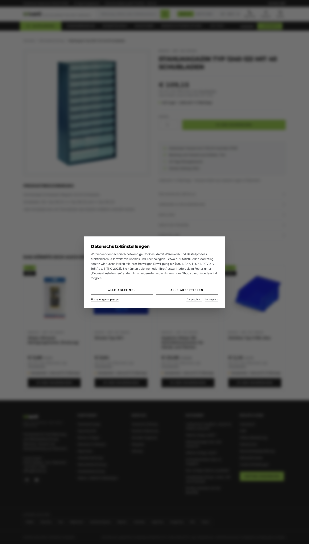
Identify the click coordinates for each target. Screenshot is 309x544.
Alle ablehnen (122, 290)
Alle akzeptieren (187, 290)
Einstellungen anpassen (105, 299)
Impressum (211, 299)
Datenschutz (194, 299)
